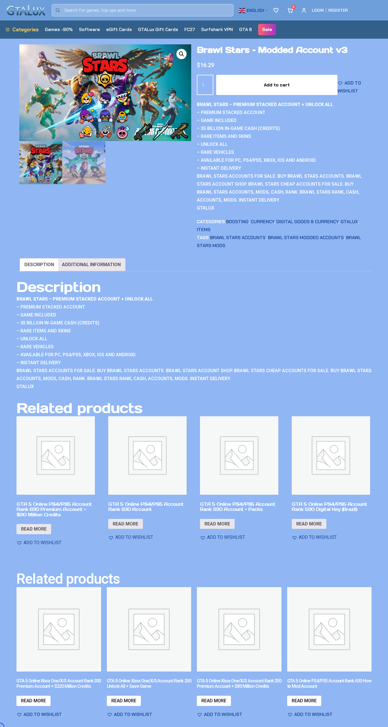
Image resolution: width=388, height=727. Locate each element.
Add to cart (277, 85)
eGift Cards (119, 29)
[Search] (57, 10)
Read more (34, 529)
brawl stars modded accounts (306, 238)
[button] (254, 10)
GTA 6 (245, 29)
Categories (25, 29)
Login (318, 10)
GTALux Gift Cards (158, 29)
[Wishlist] (276, 10)
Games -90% (59, 29)
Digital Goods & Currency (307, 222)
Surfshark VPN (217, 29)
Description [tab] (39, 264)
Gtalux (349, 222)
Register (338, 10)
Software (89, 29)
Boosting (237, 222)
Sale (267, 29)
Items (203, 230)
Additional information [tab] (91, 264)
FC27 (189, 29)
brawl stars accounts (238, 238)
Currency (262, 222)
